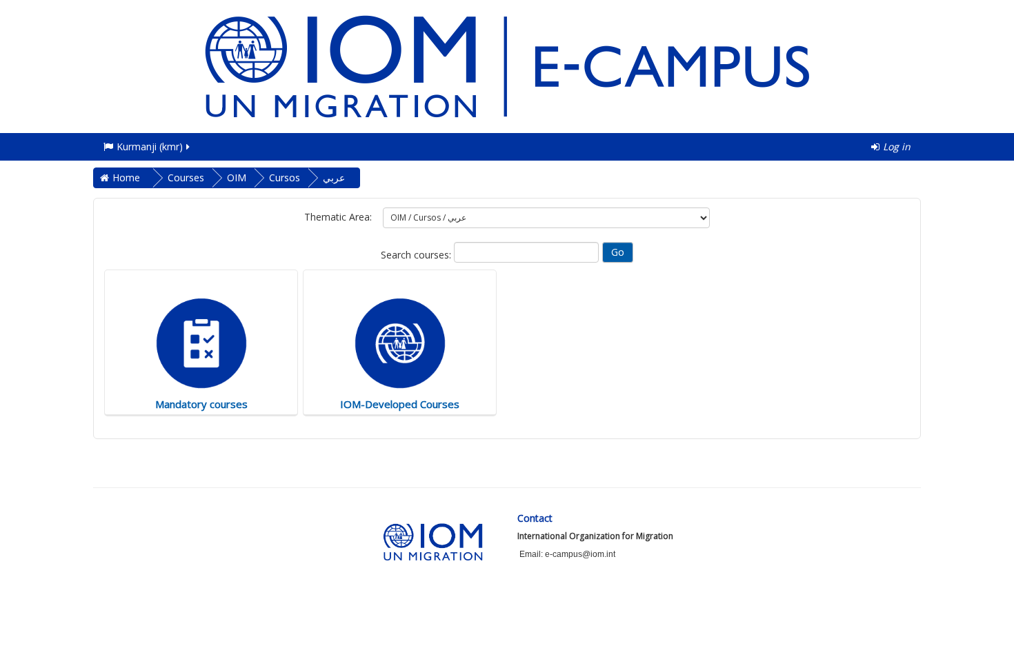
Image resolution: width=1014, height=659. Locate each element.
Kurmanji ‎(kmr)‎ (150, 146)
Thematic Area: (338, 216)
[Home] (507, 65)
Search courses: (417, 254)
